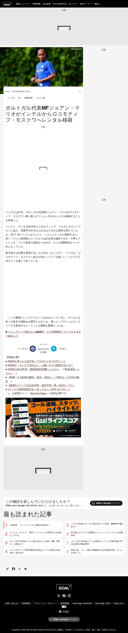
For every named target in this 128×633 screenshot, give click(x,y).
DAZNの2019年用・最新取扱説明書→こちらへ (34, 369)
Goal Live (118, 603)
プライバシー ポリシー (45, 603)
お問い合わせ (11, 603)
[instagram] (69, 596)
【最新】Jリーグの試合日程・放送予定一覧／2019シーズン (41, 385)
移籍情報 (36, 3)
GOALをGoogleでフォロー (108, 503)
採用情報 (64, 603)
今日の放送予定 (59, 3)
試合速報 (46, 3)
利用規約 (26, 603)
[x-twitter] (59, 596)
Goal (28, 629)
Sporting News (38, 393)
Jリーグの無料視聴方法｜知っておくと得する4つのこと (39, 389)
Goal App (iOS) (102, 603)
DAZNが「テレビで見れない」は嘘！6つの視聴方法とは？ (40, 365)
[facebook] (64, 596)
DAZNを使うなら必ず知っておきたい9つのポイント (37, 361)
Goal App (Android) (82, 603)
